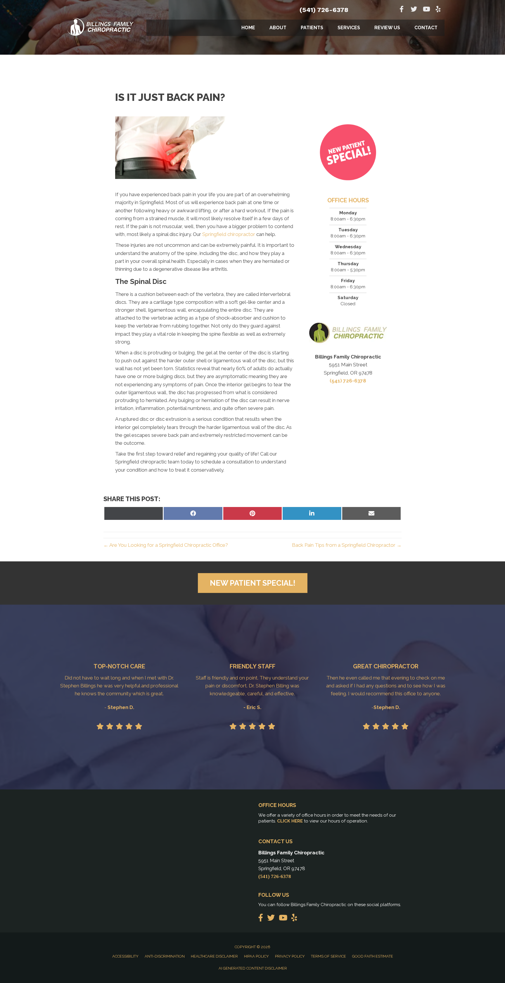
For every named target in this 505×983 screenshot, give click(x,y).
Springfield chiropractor (228, 234)
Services (349, 27)
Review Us (387, 27)
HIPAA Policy (256, 956)
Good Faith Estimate (372, 956)
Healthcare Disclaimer (214, 956)
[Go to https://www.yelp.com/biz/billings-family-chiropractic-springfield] (438, 10)
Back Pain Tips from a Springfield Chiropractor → (347, 545)
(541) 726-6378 (324, 9)
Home (248, 27)
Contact (425, 27)
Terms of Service (328, 956)
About (277, 27)
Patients (312, 27)
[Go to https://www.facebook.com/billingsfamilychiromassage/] (401, 10)
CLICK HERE (290, 821)
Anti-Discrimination (165, 956)
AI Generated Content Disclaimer (253, 968)
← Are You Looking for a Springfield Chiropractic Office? (165, 545)
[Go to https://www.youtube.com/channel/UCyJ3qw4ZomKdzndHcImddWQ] (426, 10)
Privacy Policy (290, 956)
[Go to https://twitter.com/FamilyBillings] (414, 10)
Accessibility (125, 956)
